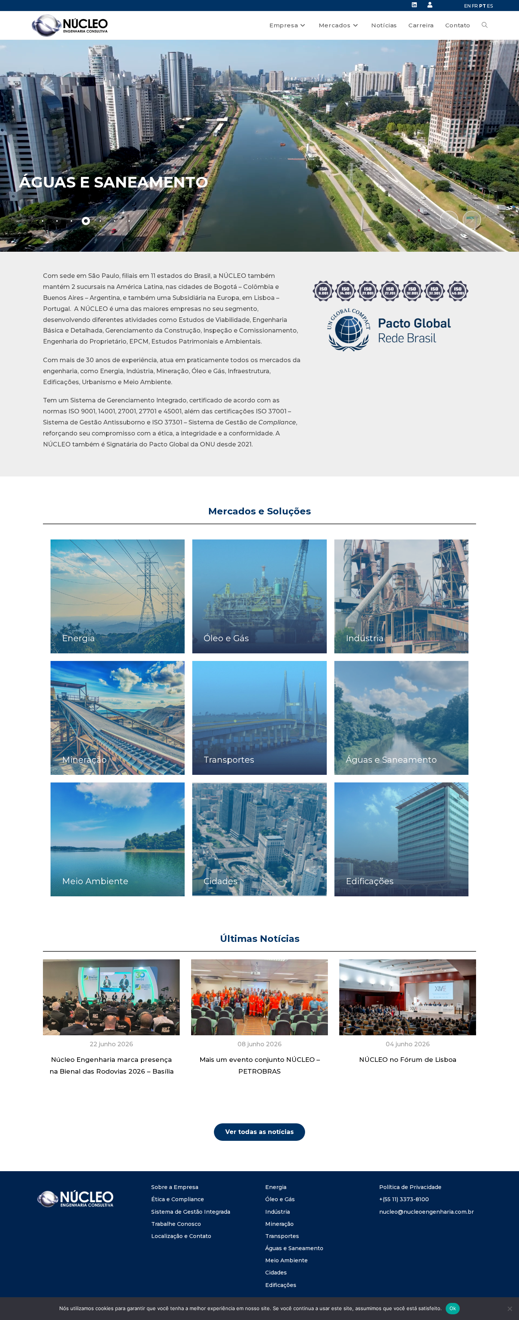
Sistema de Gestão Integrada (190, 1211)
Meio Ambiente (286, 1260)
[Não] (509, 1308)
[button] (449, 220)
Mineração (279, 1224)
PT (482, 6)
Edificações (280, 1285)
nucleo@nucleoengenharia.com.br (426, 1211)
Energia (275, 1187)
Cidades (276, 1272)
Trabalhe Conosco (176, 1224)
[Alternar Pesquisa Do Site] (484, 25)
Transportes (282, 1236)
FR (475, 6)
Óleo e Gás (280, 1199)
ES (490, 6)
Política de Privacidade (410, 1187)
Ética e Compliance (177, 1199)
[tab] (42, 221)
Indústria (277, 1211)
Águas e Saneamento (294, 1248)
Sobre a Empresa (174, 1187)
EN (467, 6)
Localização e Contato (181, 1236)
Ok (452, 1308)
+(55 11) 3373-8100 (404, 1199)
